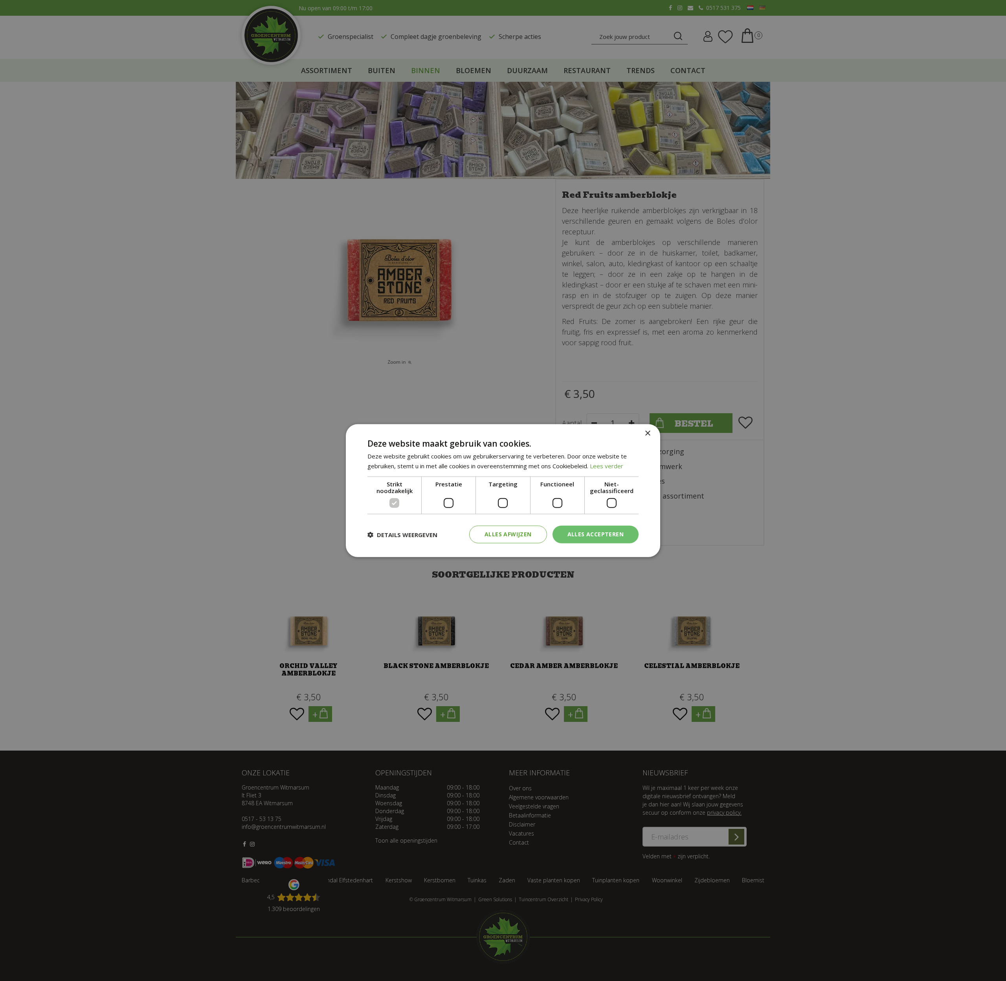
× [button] (647, 433)
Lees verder (606, 465)
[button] (402, 534)
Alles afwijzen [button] (508, 534)
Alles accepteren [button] (595, 534)
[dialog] (503, 490)
